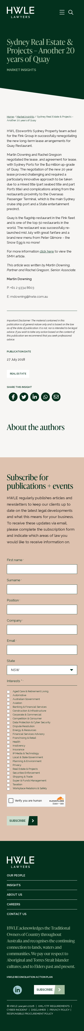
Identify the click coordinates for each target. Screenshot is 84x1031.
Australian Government (26, 699)
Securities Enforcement (26, 772)
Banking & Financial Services (29, 706)
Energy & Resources (24, 730)
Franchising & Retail (24, 737)
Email (11, 641)
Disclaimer (38, 1009)
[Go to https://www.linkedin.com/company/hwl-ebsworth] (17, 990)
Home (10, 116)
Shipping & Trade (23, 776)
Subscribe (45, 989)
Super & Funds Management (29, 780)
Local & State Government (28, 757)
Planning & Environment (27, 761)
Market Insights (25, 116)
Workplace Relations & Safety (30, 788)
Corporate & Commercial (27, 714)
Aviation (17, 702)
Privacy (17, 765)
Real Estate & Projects (25, 768)
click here (47, 251)
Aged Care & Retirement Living (30, 691)
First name (15, 560)
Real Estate (18, 373)
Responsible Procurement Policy (30, 1013)
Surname (14, 580)
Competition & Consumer (27, 718)
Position (13, 600)
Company (15, 620)
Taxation (17, 784)
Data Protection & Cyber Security (31, 722)
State (11, 661)
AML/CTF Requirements (54, 1006)
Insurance (18, 749)
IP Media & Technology (26, 753)
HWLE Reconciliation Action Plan (30, 977)
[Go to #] (70, 12)
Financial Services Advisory (29, 734)
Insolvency (19, 745)
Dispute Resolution (24, 726)
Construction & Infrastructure (29, 710)
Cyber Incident (17, 1009)
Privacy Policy (60, 1009)
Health (16, 741)
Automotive (19, 695)
